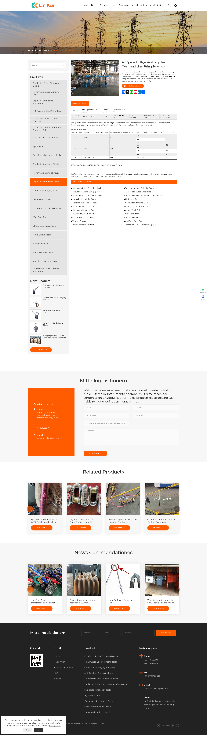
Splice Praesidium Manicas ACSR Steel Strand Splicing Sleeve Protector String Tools (122, 521)
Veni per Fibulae (40, 243)
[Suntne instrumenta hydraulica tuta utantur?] (84, 580)
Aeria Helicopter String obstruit (51, 311)
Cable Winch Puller (42, 199)
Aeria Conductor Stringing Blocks (53, 324)
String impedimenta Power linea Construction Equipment (54, 337)
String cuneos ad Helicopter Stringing (53, 286)
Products (104, 5)
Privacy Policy (55, 726)
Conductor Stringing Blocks (46, 164)
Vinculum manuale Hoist (45, 261)
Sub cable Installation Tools (46, 137)
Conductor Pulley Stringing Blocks (46, 84)
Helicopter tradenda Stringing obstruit (54, 299)
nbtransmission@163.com (47, 438)
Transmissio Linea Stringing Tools (46, 93)
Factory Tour (60, 662)
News (113, 5)
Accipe (38, 730)
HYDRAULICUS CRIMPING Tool (47, 208)
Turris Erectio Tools (42, 235)
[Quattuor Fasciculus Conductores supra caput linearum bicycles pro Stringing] (84, 499)
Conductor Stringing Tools (45, 190)
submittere (95, 453)
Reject (28, 730)
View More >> (41, 528)
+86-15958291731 (43, 428)
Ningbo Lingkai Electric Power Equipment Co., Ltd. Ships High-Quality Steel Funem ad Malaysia (44, 601)
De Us (94, 5)
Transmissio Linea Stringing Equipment (46, 270)
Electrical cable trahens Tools (47, 155)
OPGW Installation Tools (44, 226)
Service (57, 679)
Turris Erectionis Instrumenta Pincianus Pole (47, 128)
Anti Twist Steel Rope (43, 252)
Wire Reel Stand (40, 217)
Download (124, 5)
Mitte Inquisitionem (141, 5)
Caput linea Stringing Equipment (43, 102)
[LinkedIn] (168, 725)
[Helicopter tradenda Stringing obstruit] (35, 298)
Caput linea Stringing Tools (61, 50)
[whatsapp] (177, 725)
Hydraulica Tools (41, 146)
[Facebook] (158, 725)
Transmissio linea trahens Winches (45, 119)
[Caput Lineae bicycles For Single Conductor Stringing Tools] (45, 499)
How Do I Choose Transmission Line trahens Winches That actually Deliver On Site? (121, 601)
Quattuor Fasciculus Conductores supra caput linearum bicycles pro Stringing (82, 521)
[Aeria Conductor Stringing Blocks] (35, 323)
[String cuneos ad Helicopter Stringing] (35, 285)
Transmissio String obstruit (46, 173)
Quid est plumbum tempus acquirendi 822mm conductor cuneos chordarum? (160, 601)
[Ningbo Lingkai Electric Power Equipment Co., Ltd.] (42, 3)
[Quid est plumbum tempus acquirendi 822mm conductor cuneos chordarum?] (162, 580)
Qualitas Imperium (63, 667)
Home (86, 5)
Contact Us (158, 5)
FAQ (56, 673)
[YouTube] (173, 725)
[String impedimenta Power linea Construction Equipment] (35, 336)
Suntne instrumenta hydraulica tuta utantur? (81, 601)
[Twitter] (163, 725)
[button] (30, 509)
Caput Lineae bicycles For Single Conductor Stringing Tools (44, 521)
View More (40, 350)
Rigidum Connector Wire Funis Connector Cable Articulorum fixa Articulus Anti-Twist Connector (159, 521)
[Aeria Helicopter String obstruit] (35, 310)
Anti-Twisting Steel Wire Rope (47, 111)
